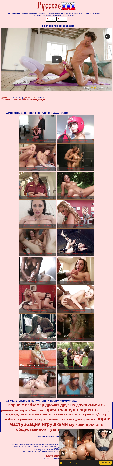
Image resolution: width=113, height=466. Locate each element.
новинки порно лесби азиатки (47, 414)
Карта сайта (53, 456)
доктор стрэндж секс (85, 420)
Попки (9, 100)
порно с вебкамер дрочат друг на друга (47, 405)
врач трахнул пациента (71, 409)
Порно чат (62, 19)
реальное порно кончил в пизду (47, 419)
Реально (17, 100)
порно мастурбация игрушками (60, 421)
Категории (51, 19)
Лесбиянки (26, 100)
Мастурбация (38, 100)
